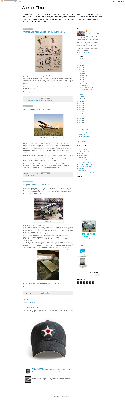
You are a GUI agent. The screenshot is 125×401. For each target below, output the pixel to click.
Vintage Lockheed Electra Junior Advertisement (44, 32)
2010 (80, 114)
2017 (80, 101)
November (83, 73)
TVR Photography (83, 170)
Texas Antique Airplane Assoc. (86, 164)
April (81, 92)
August (82, 77)
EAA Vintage (82, 134)
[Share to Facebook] (47, 98)
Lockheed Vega (82, 157)
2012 (80, 109)
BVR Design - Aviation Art (85, 162)
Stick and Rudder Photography (86, 172)
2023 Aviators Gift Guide (30, 307)
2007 (80, 120)
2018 (80, 69)
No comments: (35, 98)
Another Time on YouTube (85, 131)
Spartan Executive (83, 149)
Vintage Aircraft (37, 100)
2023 (80, 58)
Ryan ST (81, 153)
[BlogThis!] (44, 98)
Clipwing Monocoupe (84, 155)
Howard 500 (35, 377)
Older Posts (70, 299)
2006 (80, 122)
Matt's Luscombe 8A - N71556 (36, 109)
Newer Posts (27, 299)
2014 (80, 105)
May (81, 82)
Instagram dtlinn (31, 92)
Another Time (33, 8)
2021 (80, 63)
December (83, 71)
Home (48, 299)
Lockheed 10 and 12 (84, 151)
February (82, 96)
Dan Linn (90, 31)
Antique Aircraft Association (85, 133)
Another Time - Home (84, 147)
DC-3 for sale (30, 287)
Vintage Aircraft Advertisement (47, 100)
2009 (80, 116)
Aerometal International (29, 191)
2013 (80, 107)
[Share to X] (45, 98)
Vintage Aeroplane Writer (85, 166)
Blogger (69, 396)
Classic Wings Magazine (85, 136)
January (82, 98)
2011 (80, 111)
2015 (80, 103)
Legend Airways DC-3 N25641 (36, 185)
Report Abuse (81, 141)
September (83, 75)
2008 (80, 118)
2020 (80, 65)
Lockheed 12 (30, 100)
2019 (80, 67)
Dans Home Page (83, 159)
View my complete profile (83, 52)
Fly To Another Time (83, 129)
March (81, 94)
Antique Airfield (82, 161)
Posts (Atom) (33, 302)
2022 (80, 61)
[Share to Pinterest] (49, 98)
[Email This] (42, 98)
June (81, 79)
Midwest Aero (82, 168)
